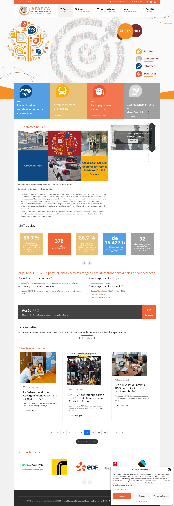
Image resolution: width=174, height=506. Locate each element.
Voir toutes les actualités (87, 442)
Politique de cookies (140, 501)
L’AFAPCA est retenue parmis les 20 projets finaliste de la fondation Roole (86, 398)
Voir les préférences (161, 496)
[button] (169, 469)
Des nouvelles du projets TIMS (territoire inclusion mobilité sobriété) (130, 388)
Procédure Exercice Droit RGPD (96, 501)
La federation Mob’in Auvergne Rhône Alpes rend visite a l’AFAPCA (40, 395)
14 (93, 432)
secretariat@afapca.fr (119, 2)
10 (69, 432)
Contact (28, 2)
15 (99, 432)
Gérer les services (120, 490)
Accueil (20, 2)
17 (111, 432)
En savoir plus (31, 410)
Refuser (142, 496)
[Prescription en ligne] (129, 31)
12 (81, 432)
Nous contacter (87, 338)
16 (105, 432)
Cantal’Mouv (102, 291)
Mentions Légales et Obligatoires (72, 501)
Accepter (122, 496)
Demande (149, 315)
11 (75, 432)
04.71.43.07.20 (137, 2)
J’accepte (133, 141)
